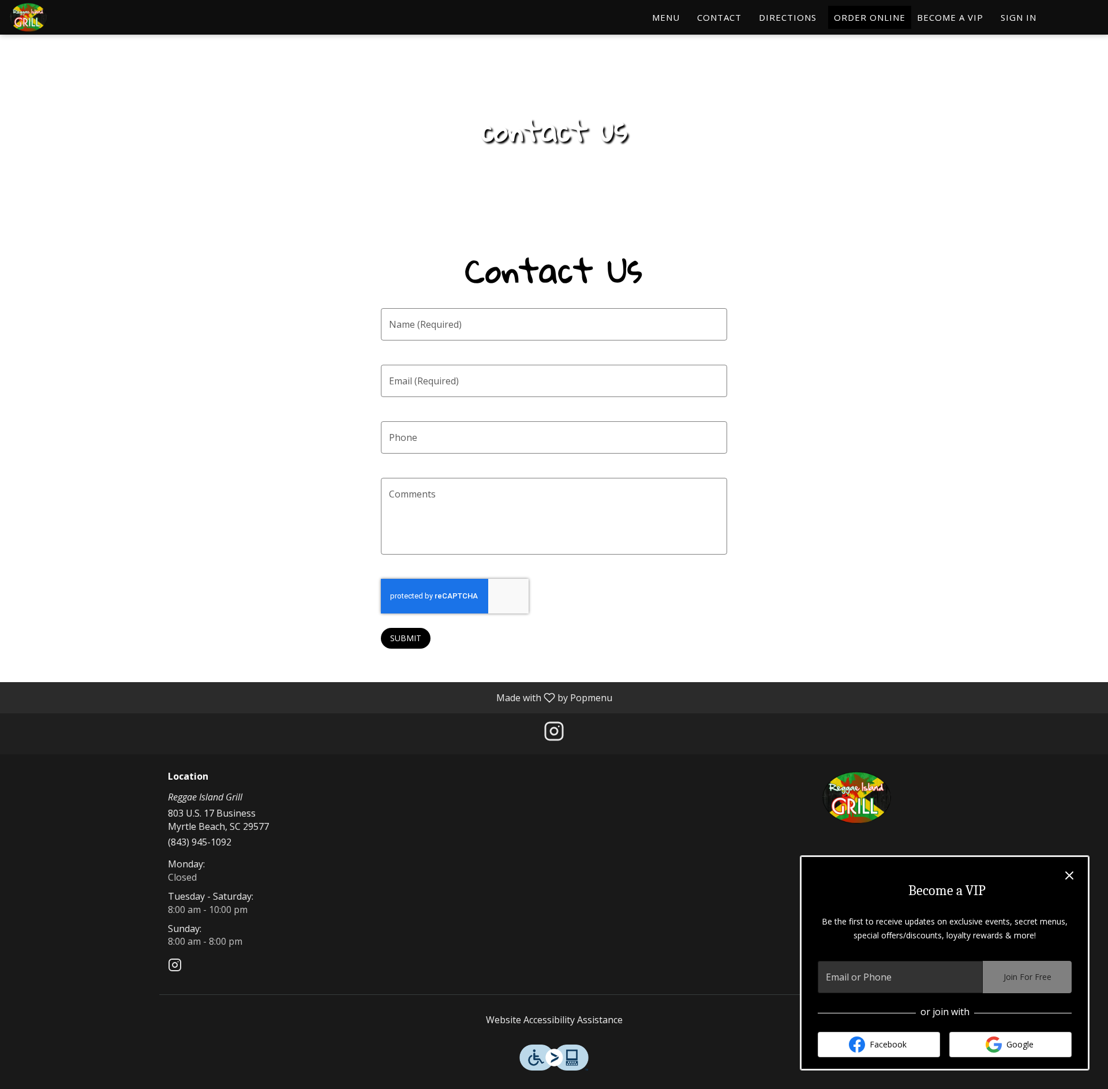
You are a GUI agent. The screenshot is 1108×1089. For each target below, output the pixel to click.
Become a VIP (950, 17)
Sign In (1018, 17)
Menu (666, 17)
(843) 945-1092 (199, 842)
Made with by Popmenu (310, 697)
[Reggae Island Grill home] (61, 17)
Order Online (869, 17)
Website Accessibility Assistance (554, 1019)
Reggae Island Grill (857, 798)
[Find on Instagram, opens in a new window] (554, 734)
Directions (788, 17)
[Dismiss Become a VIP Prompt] (1069, 875)
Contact (719, 17)
